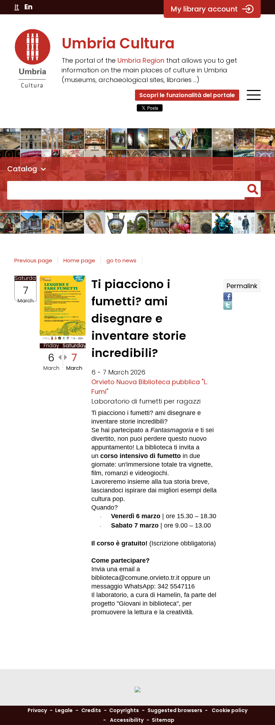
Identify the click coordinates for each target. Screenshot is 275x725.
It (16, 7)
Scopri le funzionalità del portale (187, 95)
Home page (79, 260)
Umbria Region (140, 60)
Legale (64, 710)
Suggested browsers (175, 710)
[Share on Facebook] (227, 296)
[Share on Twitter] (227, 305)
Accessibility (127, 720)
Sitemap (163, 720)
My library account (204, 9)
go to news (121, 260)
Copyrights (124, 710)
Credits (91, 710)
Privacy (37, 710)
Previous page (33, 260)
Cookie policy (229, 710)
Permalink (242, 285)
